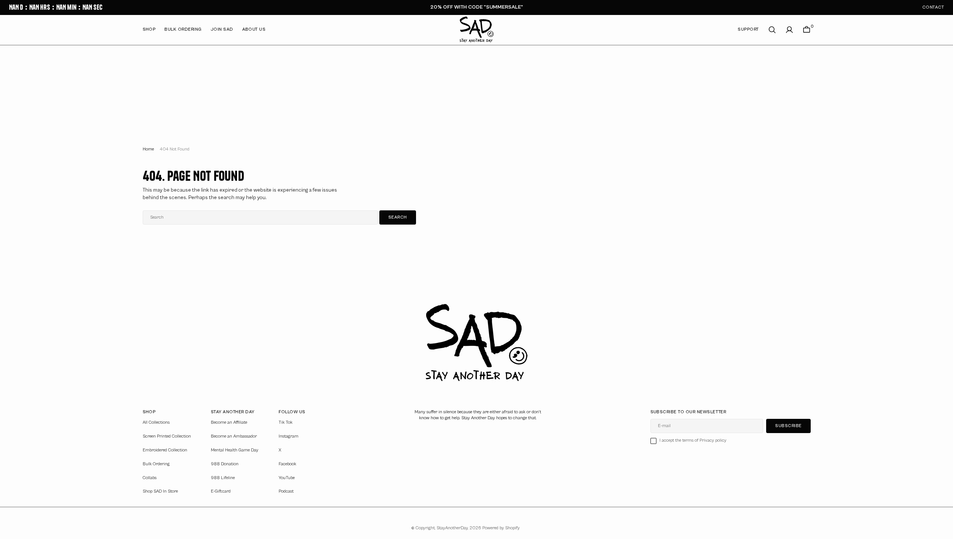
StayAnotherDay (452, 528)
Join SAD (222, 29)
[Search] (772, 29)
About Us (254, 29)
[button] (789, 29)
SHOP (149, 29)
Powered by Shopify (501, 528)
